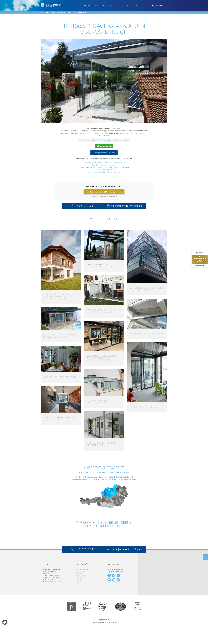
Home (46, 12)
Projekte (52, 12)
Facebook (109, 575)
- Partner (78, 582)
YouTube (109, 580)
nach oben (205, 557)
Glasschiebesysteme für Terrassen (104, 165)
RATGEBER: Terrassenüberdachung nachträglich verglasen (104, 162)
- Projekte (78, 580)
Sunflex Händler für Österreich (104, 170)
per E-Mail (101, 479)
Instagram (118, 580)
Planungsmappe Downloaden (104, 153)
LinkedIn (118, 575)
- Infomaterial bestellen (83, 569)
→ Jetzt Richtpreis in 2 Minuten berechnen (104, 192)
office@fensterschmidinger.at (52, 582)
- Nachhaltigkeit (80, 575)
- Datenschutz (79, 573)
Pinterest (113, 580)
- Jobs (77, 584)
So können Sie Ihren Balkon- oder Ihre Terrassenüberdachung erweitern (104, 167)
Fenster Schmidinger (51, 5)
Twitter (113, 575)
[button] (5, 622)
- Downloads (79, 577)
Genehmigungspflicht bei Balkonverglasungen (104, 172)
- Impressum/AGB (81, 571)
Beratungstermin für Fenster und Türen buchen (104, 140)
